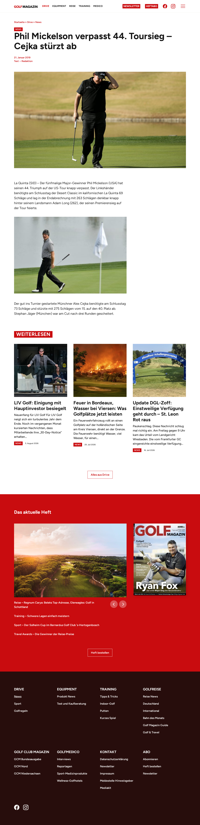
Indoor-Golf (107, 703)
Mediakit (105, 788)
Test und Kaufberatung (71, 703)
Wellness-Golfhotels (69, 780)
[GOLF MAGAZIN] (26, 6)
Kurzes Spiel (108, 718)
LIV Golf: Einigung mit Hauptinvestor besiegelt (40, 405)
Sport (17, 703)
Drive (45, 6)
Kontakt (108, 752)
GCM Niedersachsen (27, 773)
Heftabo (151, 6)
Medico (98, 6)
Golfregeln (21, 711)
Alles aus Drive (100, 474)
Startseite (19, 22)
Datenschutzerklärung (114, 759)
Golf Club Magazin (31, 752)
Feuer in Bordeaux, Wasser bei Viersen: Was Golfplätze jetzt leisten (99, 408)
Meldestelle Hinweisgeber (116, 780)
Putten (104, 711)
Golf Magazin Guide (155, 725)
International (151, 711)
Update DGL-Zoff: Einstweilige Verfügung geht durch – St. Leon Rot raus (158, 411)
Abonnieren (150, 759)
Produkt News (66, 696)
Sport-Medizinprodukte (72, 773)
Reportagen (64, 766)
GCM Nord (21, 766)
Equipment (59, 6)
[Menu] (183, 6)
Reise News (150, 696)
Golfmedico (68, 752)
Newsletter (131, 6)
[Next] (123, 604)
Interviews (64, 759)
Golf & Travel (151, 732)
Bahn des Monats (153, 718)
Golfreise (152, 689)
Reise (72, 6)
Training (84, 6)
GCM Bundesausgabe (27, 759)
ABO (146, 752)
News (38, 22)
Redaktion (27, 61)
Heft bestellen (100, 652)
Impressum (107, 773)
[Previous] (114, 604)
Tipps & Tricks (109, 696)
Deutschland (151, 703)
